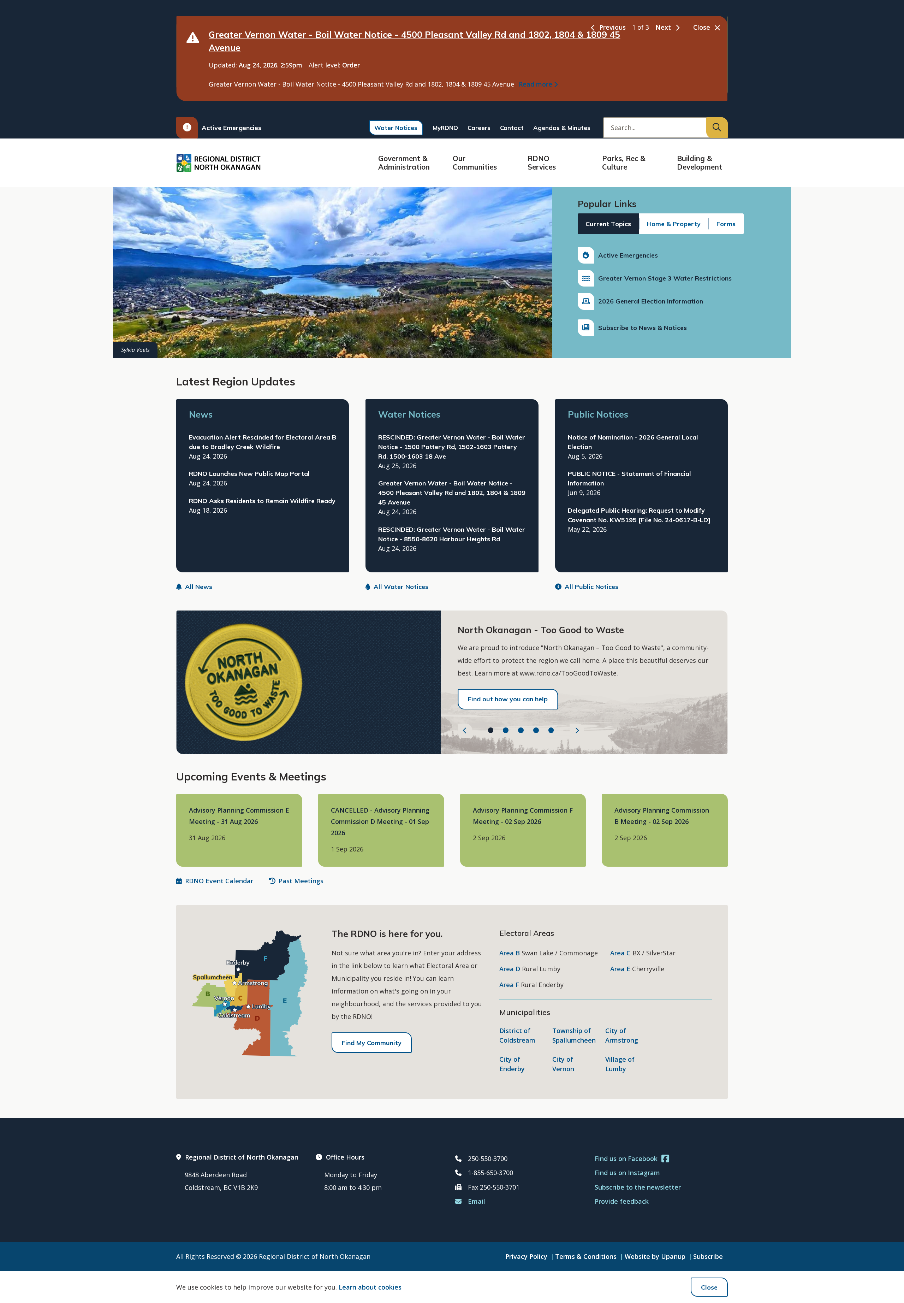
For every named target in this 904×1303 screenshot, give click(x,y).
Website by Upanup (655, 1256)
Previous (612, 27)
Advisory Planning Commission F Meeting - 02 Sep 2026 (523, 816)
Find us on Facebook (626, 1158)
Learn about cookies (370, 1287)
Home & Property (674, 224)
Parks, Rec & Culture (623, 162)
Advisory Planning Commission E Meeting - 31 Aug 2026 (239, 816)
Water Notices (395, 127)
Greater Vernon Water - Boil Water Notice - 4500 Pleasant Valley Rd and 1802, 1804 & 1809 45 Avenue (451, 492)
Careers (479, 127)
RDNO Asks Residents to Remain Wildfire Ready (262, 501)
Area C (620, 953)
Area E (620, 969)
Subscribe (708, 1256)
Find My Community (372, 1043)
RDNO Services (542, 162)
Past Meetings (301, 881)
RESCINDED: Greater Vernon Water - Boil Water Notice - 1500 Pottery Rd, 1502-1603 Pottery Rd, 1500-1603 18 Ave (451, 446)
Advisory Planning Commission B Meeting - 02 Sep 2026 (661, 816)
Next (663, 27)
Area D (509, 969)
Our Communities (475, 162)
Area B (509, 953)
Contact (512, 127)
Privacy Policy (526, 1256)
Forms (726, 224)
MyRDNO (445, 127)
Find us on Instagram (627, 1172)
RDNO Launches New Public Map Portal (249, 474)
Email (476, 1201)
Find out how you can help (508, 699)
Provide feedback (622, 1201)
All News (198, 587)
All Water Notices (401, 587)
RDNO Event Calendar (219, 881)
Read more (535, 84)
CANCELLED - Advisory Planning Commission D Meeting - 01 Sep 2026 (380, 821)
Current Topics (608, 224)
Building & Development (699, 162)
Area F (509, 984)
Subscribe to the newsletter (638, 1187)
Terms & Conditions (586, 1256)
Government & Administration (404, 162)
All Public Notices (591, 587)
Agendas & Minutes (561, 127)
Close (709, 1287)
